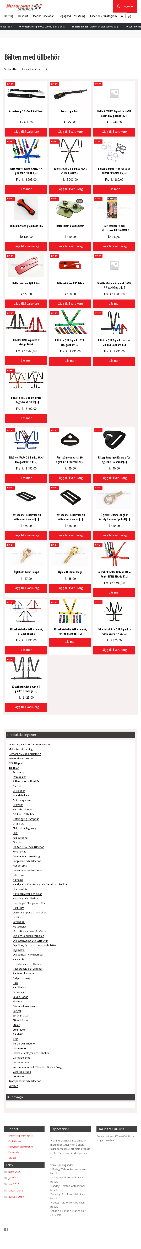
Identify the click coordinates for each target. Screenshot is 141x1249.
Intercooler (19, 875)
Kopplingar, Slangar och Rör (29, 903)
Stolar (16, 1024)
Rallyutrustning (21, 978)
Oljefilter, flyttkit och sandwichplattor (35, 945)
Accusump (19, 772)
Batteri (17, 786)
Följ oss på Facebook (20, 1229)
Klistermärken (21, 889)
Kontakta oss (14, 1141)
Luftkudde (19, 921)
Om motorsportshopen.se (20, 1135)
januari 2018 (15, 1190)
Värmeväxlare (21, 1062)
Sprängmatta (20, 1015)
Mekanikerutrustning (21, 749)
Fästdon (17, 842)
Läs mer (26, 189)
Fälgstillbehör (21, 837)
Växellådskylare (22, 1071)
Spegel (17, 1011)
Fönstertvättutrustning (26, 856)
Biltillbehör (19, 790)
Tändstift (18, 1034)
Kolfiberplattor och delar (27, 893)
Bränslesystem (22, 800)
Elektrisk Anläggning (24, 828)
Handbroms (20, 865)
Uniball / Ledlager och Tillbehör (31, 1053)
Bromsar (18, 804)
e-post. (61, 26)
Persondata (13, 1152)
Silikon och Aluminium (25, 1006)
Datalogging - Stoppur (26, 819)
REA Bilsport (16, 763)
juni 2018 (13, 1184)
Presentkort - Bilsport (22, 758)
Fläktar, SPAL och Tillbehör (28, 847)
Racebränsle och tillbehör (27, 968)
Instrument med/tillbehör (28, 870)
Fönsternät (19, 851)
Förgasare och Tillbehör (27, 861)
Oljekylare (19, 950)
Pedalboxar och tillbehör (27, 964)
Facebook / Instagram (103, 16)
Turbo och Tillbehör (24, 1043)
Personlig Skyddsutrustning (25, 753)
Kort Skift (18, 907)
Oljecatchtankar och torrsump (30, 940)
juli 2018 (13, 1178)
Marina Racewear (43, 16)
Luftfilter (18, 917)
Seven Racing (20, 996)
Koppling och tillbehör (25, 898)
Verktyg (13, 1085)
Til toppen (59, 1136)
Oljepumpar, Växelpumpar (28, 954)
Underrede (19, 1048)
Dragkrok (18, 823)
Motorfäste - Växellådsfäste (29, 931)
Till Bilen (14, 768)
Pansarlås (18, 959)
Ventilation (19, 1076)
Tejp (15, 1039)
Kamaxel (18, 879)
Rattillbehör (19, 987)
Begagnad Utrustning (72, 16)
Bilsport (23, 16)
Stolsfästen (19, 1029)
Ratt (15, 982)
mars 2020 (14, 1171)
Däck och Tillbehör (23, 814)
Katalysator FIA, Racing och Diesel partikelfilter (40, 884)
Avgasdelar (19, 776)
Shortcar (18, 1001)
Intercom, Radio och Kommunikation (30, 744)
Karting (8, 16)
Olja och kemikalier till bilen (28, 935)
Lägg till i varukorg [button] (26, 131)
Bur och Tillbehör (23, 809)
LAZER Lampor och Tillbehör (29, 912)
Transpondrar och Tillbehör (25, 1081)
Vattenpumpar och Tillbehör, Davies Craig (37, 1067)
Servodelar (19, 992)
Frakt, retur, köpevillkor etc (20, 1146)
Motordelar (19, 926)
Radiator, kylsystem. (25, 973)
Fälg (15, 832)
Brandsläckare (21, 795)
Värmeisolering (21, 1057)
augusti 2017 (16, 1196)
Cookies (12, 1157)
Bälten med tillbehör (26, 781)
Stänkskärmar (21, 1020)
